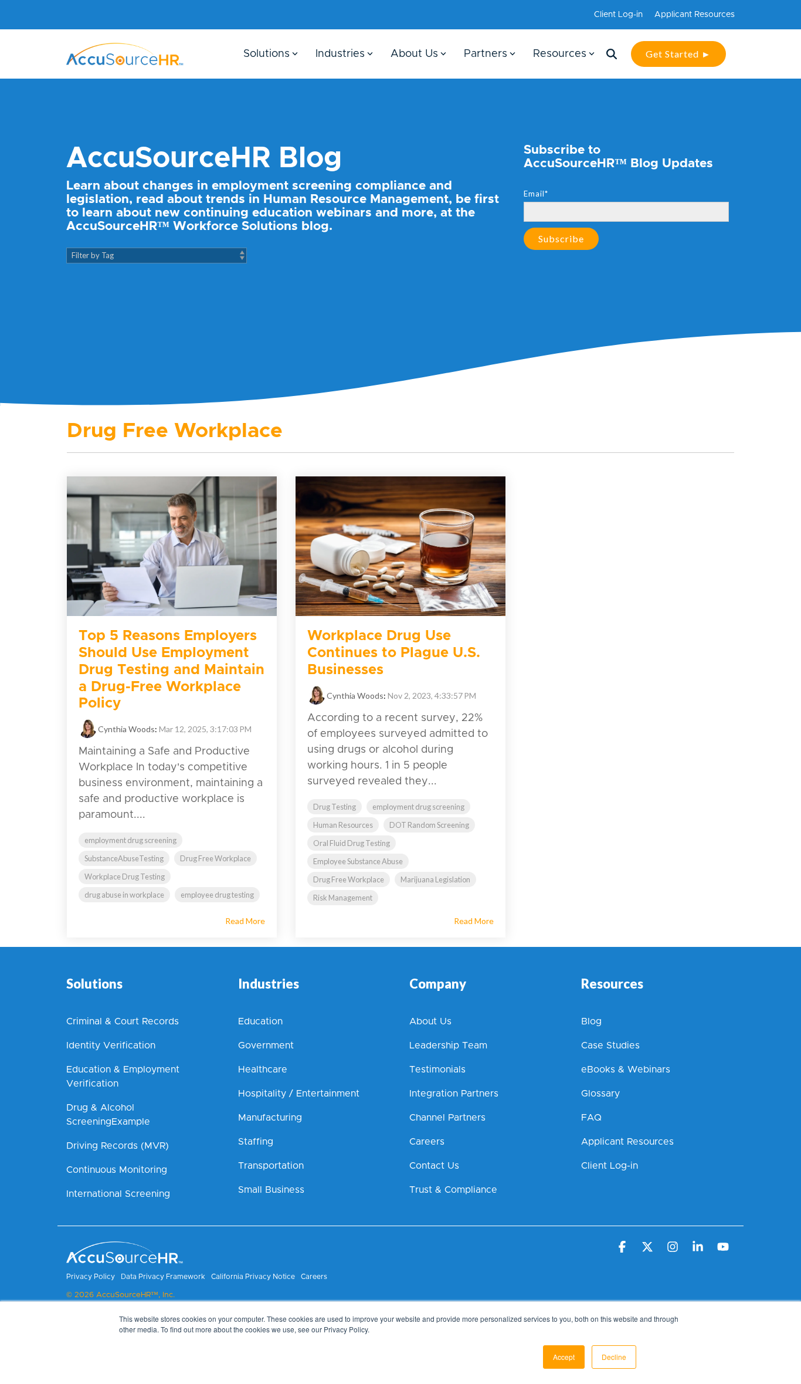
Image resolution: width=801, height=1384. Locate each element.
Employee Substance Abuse (358, 861)
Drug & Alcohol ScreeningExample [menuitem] (108, 1114)
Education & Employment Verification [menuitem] (124, 1076)
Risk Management (342, 897)
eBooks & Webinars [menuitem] (625, 1069)
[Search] (611, 54)
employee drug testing (217, 894)
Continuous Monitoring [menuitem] (116, 1170)
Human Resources (343, 825)
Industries (340, 54)
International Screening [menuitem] (118, 1194)
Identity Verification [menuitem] (112, 1045)
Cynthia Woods (125, 729)
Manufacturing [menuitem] (270, 1117)
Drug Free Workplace (215, 858)
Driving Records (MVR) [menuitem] (117, 1145)
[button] (623, 1247)
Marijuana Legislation (435, 879)
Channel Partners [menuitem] (447, 1117)
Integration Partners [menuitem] (453, 1093)
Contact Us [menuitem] (434, 1165)
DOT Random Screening (429, 825)
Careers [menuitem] (426, 1141)
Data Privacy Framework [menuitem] (163, 1276)
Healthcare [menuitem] (262, 1069)
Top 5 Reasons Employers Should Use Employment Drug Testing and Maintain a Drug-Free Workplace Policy (171, 669)
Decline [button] (614, 1357)
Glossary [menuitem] (600, 1093)
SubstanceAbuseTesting (124, 858)
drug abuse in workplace (124, 894)
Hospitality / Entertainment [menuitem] (298, 1093)
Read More (245, 921)
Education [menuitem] (260, 1021)
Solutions (266, 54)
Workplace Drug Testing (124, 876)
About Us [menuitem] (430, 1021)
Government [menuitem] (266, 1045)
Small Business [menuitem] (271, 1189)
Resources (559, 54)
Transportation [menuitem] (271, 1165)
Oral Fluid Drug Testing (351, 843)
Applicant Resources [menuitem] (694, 15)
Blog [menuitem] (591, 1021)
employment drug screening (130, 840)
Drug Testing (334, 806)
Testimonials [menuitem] (437, 1069)
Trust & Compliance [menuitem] (453, 1189)
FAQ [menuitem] (591, 1117)
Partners (485, 54)
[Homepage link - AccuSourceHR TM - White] (125, 1258)
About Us (414, 54)
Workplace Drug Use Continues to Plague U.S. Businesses (393, 653)
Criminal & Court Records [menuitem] (122, 1021)
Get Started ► (678, 53)
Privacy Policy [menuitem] (90, 1276)
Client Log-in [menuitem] (618, 15)
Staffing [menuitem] (255, 1141)
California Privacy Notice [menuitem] (253, 1276)
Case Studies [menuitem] (610, 1045)
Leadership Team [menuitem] (448, 1045)
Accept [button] (564, 1357)
